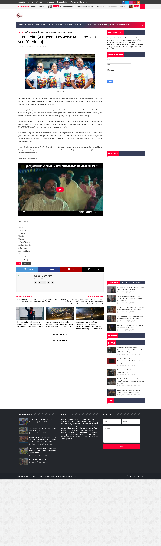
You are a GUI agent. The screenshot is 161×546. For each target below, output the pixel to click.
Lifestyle (38, 6)
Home (20, 25)
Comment (96, 269)
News (112, 25)
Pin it (74, 269)
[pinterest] (134, 2)
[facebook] (123, 2)
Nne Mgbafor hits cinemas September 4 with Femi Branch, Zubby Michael (130, 308)
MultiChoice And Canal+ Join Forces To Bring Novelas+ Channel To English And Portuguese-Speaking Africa (42, 439)
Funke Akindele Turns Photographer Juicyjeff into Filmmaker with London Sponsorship (74, 6)
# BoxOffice (26, 264)
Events (59, 25)
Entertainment (124, 25)
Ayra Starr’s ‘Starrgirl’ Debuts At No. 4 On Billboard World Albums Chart (130, 326)
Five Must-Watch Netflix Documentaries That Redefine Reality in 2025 (130, 361)
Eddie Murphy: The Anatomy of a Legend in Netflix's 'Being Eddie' (128, 391)
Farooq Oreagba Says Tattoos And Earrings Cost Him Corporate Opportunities (42, 450)
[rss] (138, 2)
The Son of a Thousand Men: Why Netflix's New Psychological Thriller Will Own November (130, 381)
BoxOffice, (45, 47)
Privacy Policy (62, 2)
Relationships (100, 25)
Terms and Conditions (79, 2)
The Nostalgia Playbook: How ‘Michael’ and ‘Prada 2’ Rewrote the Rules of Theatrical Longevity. (29, 324)
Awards (68, 25)
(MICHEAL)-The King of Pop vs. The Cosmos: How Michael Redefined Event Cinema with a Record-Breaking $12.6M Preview (89, 325)
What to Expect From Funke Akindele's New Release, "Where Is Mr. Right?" (130, 288)
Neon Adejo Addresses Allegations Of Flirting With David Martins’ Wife (130, 317)
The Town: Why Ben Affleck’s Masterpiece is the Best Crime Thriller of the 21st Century (130, 350)
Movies (118, 6)
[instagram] (131, 2)
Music (50, 25)
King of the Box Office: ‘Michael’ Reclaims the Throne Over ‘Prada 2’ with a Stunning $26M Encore (59, 324)
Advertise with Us (35, 2)
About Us (21, 2)
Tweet (30, 269)
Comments (138, 282)
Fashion (78, 25)
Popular (126, 282)
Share (51, 269)
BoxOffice (40, 25)
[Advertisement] (126, 100)
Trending (113, 282)
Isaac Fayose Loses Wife (37, 459)
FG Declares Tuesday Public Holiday (41, 419)
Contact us (49, 2)
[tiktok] (142, 2)
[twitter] (127, 2)
